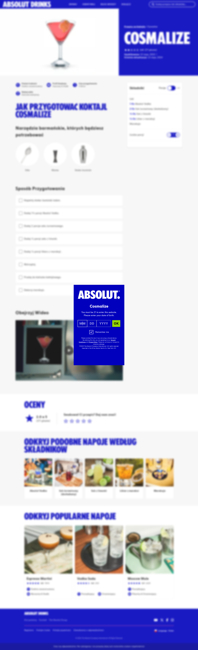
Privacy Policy (93, 342)
